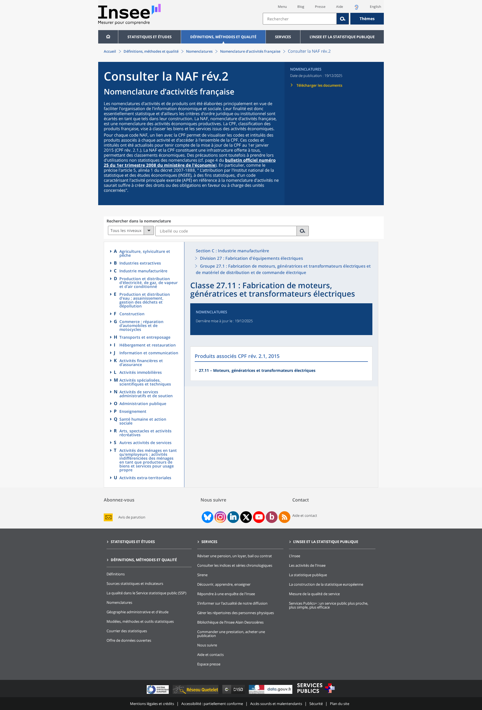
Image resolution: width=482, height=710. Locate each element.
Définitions (116, 573)
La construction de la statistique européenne (326, 584)
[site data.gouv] (271, 693)
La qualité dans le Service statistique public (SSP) (146, 592)
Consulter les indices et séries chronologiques (234, 565)
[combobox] (323, 19)
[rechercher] (303, 231)
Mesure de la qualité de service (314, 593)
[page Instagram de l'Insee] (219, 517)
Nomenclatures (199, 51)
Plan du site (339, 703)
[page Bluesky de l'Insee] (207, 517)
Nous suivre (207, 645)
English (375, 6)
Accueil (110, 51)
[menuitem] (108, 36)
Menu (282, 6)
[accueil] (108, 36)
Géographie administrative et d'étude (137, 611)
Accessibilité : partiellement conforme (212, 703)
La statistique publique (308, 574)
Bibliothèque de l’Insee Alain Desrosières (230, 622)
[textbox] (300, 19)
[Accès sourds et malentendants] (356, 8)
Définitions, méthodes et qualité (223, 36)
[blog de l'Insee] (271, 517)
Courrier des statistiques (127, 630)
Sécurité (316, 703)
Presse (320, 6)
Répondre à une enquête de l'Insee (226, 593)
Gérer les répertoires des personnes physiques (235, 612)
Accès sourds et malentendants (276, 703)
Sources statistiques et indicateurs (135, 583)
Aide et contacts (210, 654)
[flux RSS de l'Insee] (284, 517)
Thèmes (367, 18)
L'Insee (294, 555)
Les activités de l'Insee (307, 565)
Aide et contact (304, 515)
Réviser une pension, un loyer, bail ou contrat (234, 555)
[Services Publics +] (315, 693)
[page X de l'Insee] (246, 517)
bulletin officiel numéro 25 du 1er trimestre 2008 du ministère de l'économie (190, 162)
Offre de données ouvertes (129, 640)
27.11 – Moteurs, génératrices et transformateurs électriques (257, 370)
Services (283, 36)
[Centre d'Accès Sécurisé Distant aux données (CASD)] (234, 693)
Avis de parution (131, 517)
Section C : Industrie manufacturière (232, 250)
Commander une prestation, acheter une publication (231, 633)
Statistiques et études (149, 36)
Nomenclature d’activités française (250, 51)
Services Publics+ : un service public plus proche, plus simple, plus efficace (328, 605)
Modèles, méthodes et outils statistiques (140, 621)
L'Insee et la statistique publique (342, 36)
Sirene (202, 574)
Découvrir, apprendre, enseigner (223, 584)
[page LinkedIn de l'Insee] (233, 517)
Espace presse (208, 664)
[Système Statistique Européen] (158, 693)
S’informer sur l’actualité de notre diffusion (232, 603)
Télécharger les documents (319, 85)
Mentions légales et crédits (152, 703)
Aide (339, 6)
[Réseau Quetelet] (196, 693)
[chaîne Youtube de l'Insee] (259, 517)
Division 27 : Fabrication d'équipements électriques (251, 258)
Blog (300, 6)
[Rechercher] (343, 19)
